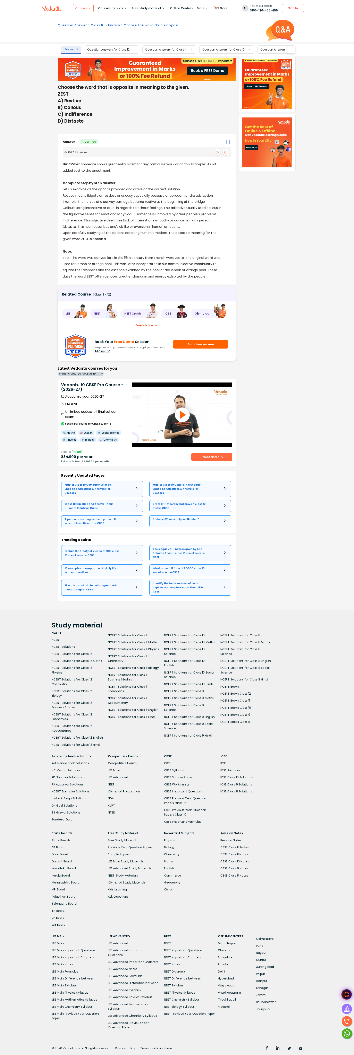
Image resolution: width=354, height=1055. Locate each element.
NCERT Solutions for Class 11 (128, 635)
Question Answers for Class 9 (281, 49)
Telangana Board (64, 904)
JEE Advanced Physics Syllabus (130, 997)
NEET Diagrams (175, 971)
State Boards (61, 840)
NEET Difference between (182, 978)
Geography (172, 882)
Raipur (260, 974)
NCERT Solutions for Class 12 (72, 654)
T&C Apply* (102, 351)
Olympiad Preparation (124, 791)
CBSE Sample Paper (178, 777)
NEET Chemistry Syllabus (182, 999)
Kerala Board (61, 875)
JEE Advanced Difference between (133, 983)
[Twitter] (289, 1048)
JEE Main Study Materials (126, 861)
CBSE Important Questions (183, 791)
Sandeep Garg (62, 819)
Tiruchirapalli (227, 999)
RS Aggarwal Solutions (67, 784)
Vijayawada (226, 985)
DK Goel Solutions (64, 805)
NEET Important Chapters (182, 957)
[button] (74, 313)
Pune (259, 946)
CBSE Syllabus (174, 770)
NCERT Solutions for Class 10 (184, 635)
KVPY (111, 805)
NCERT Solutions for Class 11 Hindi (131, 717)
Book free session (200, 344)
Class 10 (97, 25)
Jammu (262, 995)
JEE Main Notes (62, 964)
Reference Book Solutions (70, 763)
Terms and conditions (156, 1048)
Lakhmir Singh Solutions (69, 798)
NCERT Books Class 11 (235, 700)
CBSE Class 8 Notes (234, 875)
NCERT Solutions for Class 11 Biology (133, 668)
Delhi (221, 971)
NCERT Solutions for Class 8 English (245, 661)
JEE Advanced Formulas (125, 976)
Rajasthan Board (63, 897)
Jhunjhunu (263, 1009)
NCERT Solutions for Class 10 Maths (189, 642)
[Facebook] (267, 1048)
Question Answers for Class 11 (165, 49)
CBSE (167, 763)
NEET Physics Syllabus (179, 993)
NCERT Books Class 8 (235, 722)
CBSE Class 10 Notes (234, 861)
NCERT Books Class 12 (235, 694)
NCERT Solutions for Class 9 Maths (189, 698)
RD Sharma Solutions (67, 777)
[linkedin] (277, 1048)
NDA (111, 798)
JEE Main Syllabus (64, 985)
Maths (168, 861)
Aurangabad (265, 967)
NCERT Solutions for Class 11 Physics (133, 649)
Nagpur (261, 953)
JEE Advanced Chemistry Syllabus (132, 1016)
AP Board (58, 847)
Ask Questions (118, 897)
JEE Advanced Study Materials (130, 868)
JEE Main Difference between (73, 978)
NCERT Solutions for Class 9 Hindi (188, 735)
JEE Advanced (118, 777)
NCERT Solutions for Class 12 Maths (77, 661)
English (114, 25)
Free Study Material (122, 840)
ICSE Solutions (230, 770)
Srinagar (262, 988)
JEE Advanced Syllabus (124, 990)
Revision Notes (231, 840)
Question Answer (72, 25)
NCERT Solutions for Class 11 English (133, 710)
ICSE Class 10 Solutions (236, 777)
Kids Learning (117, 889)
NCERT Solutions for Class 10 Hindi (188, 684)
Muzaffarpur (227, 943)
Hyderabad (226, 978)
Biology (169, 847)
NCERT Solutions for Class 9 (184, 691)
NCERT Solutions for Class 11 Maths (133, 642)
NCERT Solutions (63, 647)
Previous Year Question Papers (130, 847)
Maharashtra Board (65, 882)
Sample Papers (119, 854)
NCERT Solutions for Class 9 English (189, 717)
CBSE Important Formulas (182, 822)
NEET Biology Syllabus (179, 1007)
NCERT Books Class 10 (235, 708)
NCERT (56, 640)
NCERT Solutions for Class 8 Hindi (244, 679)
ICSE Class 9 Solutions (236, 784)
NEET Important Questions (183, 950)
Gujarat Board (62, 861)
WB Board (59, 925)
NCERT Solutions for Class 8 (240, 635)
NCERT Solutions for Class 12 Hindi (76, 745)
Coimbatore (265, 939)
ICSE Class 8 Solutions (236, 791)
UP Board (58, 918)
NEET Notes (172, 964)
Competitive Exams (122, 763)
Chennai (224, 950)
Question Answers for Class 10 (223, 49)
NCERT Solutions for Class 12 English (77, 738)
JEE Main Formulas (65, 971)
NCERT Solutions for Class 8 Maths (245, 642)
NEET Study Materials (123, 875)
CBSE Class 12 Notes (234, 847)
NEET (111, 784)
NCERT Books (229, 687)
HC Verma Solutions (66, 770)
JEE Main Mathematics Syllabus (74, 999)
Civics (168, 889)
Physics (169, 840)
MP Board (58, 889)
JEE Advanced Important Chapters (133, 962)
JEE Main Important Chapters (73, 957)
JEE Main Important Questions (73, 950)
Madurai (224, 1007)
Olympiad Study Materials (127, 882)
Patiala (223, 964)
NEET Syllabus (174, 985)
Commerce (172, 875)
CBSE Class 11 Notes (234, 854)
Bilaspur (261, 981)
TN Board (58, 911)
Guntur (261, 960)
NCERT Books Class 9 (235, 715)
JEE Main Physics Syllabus (70, 993)
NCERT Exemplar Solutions (70, 791)
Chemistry (171, 854)
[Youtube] (300, 1048)
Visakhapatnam (229, 993)
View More (144, 325)
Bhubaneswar (266, 1002)
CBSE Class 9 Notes (234, 868)
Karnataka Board (64, 868)
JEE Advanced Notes (122, 969)
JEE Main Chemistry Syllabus (72, 1007)
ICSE (223, 763)
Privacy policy (125, 1048)
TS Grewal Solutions (66, 812)
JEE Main (114, 770)
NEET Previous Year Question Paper (189, 1014)
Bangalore (225, 957)
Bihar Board (60, 854)
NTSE (111, 812)
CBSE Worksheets (176, 784)
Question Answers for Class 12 (108, 49)
